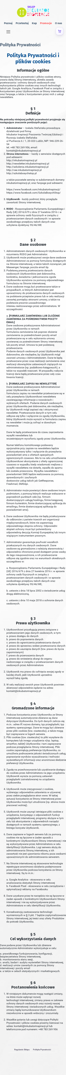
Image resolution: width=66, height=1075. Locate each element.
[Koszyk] (59, 31)
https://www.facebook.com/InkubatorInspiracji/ (33, 189)
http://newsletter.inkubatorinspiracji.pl (27, 163)
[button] (8, 31)
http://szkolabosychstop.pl (21, 173)
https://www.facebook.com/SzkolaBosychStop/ (33, 192)
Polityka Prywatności (42, 1049)
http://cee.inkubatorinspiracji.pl (24, 170)
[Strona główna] (33, 11)
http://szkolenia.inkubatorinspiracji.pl (27, 166)
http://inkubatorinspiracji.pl (21, 160)
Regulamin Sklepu (22, 1049)
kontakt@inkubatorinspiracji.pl (23, 150)
